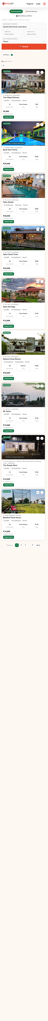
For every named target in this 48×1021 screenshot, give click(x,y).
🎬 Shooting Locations (24, 16)
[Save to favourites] (42, 72)
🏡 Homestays (16, 11)
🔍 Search (24, 46)
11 (32, 545)
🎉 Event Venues (31, 11)
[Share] (38, 72)
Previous (10, 545)
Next (38, 545)
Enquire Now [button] (8, 117)
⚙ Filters (7, 55)
